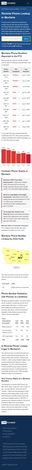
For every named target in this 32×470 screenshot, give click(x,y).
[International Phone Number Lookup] (8, 3)
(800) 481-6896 (19, 230)
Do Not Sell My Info (9, 434)
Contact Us (6, 437)
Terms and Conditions (10, 428)
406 (3, 287)
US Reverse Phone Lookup (10, 9)
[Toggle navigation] (28, 3)
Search (26, 39)
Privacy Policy (7, 431)
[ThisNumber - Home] (8, 423)
